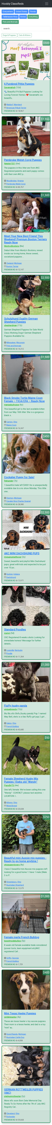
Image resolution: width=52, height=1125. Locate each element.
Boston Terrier (12, 266)
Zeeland (9, 263)
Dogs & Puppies (9, 35)
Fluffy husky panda (15, 705)
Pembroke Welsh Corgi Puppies (23, 160)
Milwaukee (10, 342)
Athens (9, 803)
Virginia (20, 181)
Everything (33, 17)
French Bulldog (12, 726)
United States (21, 11)
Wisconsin (20, 342)
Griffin (8, 958)
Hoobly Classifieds (13, 3)
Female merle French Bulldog (21, 937)
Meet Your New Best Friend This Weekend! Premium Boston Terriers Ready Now (25, 239)
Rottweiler (10, 1117)
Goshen (9, 574)
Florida (33, 11)
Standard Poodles (15, 629)
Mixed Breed (11, 806)
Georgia (15, 958)
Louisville (10, 650)
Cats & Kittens (25, 35)
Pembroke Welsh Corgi (15, 184)
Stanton (9, 498)
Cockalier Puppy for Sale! (19, 477)
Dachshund (11, 577)
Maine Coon (11, 425)
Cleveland (10, 1113)
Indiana (17, 574)
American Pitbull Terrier (16, 108)
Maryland (18, 105)
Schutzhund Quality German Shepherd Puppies (21, 320)
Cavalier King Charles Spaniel (18, 501)
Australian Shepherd (15, 885)
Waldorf (9, 105)
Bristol (23, 17)
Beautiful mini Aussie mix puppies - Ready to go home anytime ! (25, 859)
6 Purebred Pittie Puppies (19, 83)
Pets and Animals (10, 22)
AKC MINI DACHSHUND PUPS (21, 553)
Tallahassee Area (10, 17)
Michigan (18, 263)
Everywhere (8, 11)
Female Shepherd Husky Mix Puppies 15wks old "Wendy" (21, 780)
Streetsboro (11, 882)
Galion (9, 723)
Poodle (9, 653)
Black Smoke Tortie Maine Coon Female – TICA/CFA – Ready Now (24, 399)
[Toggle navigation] (46, 3)
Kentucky (19, 650)
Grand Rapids (12, 1034)
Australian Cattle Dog (15, 1037)
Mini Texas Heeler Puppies (20, 1013)
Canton (9, 422)
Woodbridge (11, 181)
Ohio (15, 422)
